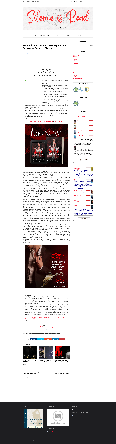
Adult (27, 40)
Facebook (40, 317)
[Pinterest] (76, 1)
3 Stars (75, 62)
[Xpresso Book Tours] (33, 427)
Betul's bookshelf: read (84, 116)
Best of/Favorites (35, 1)
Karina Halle (77, 191)
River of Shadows (77, 195)
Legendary (76, 200)
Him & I (78, 120)
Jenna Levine (80, 136)
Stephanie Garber (77, 201)
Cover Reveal (61, 35)
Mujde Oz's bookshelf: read (84, 164)
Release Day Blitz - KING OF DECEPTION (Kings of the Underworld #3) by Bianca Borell (29, 362)
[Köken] (92, 182)
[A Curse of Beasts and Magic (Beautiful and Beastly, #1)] (75, 133)
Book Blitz (32, 40)
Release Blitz (51, 35)
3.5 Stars (75, 60)
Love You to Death (81, 135)
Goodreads (33, 121)
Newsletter (33, 319)
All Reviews (76, 55)
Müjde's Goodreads (78, 76)
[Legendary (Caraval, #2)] (92, 203)
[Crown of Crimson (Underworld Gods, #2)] (92, 193)
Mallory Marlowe (80, 126)
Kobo (60, 121)
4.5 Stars (75, 57)
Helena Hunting (80, 121)
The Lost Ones (80, 147)
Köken (75, 179)
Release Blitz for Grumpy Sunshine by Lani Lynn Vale (61, 361)
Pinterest (64, 317)
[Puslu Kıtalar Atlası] (92, 171)
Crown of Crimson (78, 190)
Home (24, 1)
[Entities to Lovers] (75, 128)
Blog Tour (70, 35)
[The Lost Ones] (75, 150)
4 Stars (75, 59)
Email (74, 72)
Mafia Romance (64, 40)
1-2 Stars (75, 63)
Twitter (59, 317)
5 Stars (75, 56)
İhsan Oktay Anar (77, 169)
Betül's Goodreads (77, 78)
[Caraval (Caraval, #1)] (92, 208)
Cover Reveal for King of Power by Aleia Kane (45, 361)
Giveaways (78, 35)
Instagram (46, 317)
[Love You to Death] (75, 138)
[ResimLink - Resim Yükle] (58, 426)
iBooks (56, 121)
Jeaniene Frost (80, 133)
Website (27, 317)
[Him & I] (75, 123)
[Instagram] (74, 1)
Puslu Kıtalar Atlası (78, 168)
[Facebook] (71, 1)
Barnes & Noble (48, 121)
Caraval (75, 205)
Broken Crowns (38, 40)
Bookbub (53, 317)
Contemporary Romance (47, 40)
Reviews (28, 1)
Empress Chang (57, 40)
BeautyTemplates (35, 440)
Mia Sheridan (80, 148)
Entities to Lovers (80, 125)
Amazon (39, 121)
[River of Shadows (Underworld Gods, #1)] (92, 198)
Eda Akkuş (76, 180)
